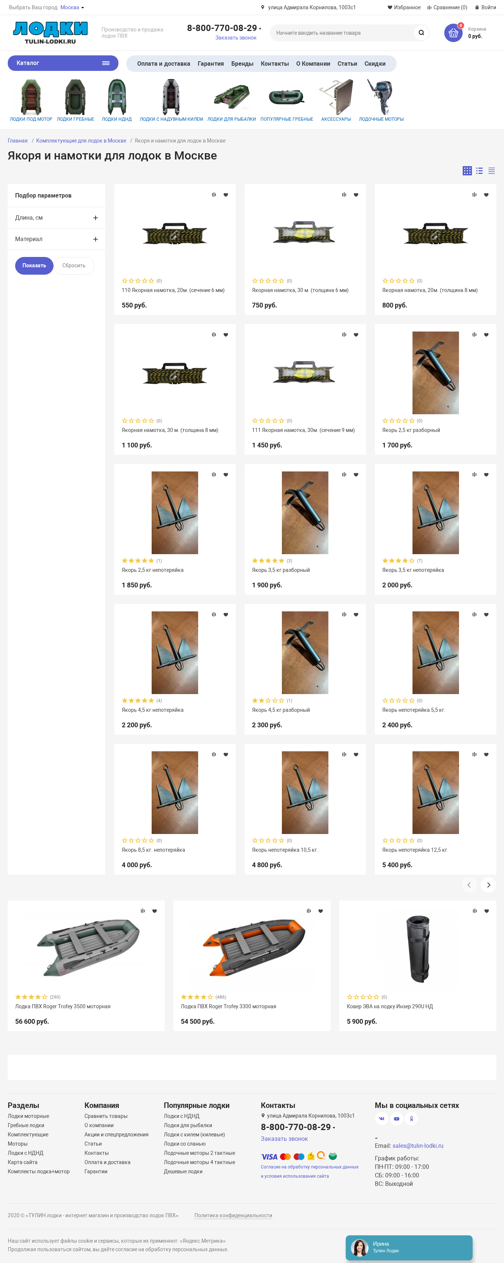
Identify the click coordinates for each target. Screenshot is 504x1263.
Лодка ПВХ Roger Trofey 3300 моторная (228, 1006)
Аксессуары (336, 119)
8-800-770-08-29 (222, 27)
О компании (99, 1125)
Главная (18, 141)
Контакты (275, 63)
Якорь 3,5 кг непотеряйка (413, 570)
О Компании (313, 63)
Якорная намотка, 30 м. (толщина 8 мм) (170, 430)
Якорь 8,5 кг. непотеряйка (153, 850)
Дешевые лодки (183, 1171)
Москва (70, 7)
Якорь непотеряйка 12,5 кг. (415, 850)
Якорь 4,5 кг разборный (281, 710)
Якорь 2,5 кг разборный (411, 430)
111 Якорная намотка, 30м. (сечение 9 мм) (303, 430)
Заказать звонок (236, 38)
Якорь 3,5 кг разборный (281, 570)
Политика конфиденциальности (233, 1215)
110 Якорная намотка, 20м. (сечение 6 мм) (173, 290)
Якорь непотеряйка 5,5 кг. (414, 710)
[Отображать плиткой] (467, 170)
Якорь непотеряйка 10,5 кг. (285, 850)
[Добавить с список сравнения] (214, 194)
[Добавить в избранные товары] (226, 194)
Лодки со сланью (185, 1144)
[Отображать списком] (479, 170)
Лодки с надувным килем (171, 119)
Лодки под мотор (31, 119)
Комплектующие (28, 1134)
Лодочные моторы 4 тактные (199, 1162)
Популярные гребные (286, 119)
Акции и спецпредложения (116, 1134)
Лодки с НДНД (26, 1153)
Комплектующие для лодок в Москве (81, 141)
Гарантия (211, 63)
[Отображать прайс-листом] (491, 170)
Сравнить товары (106, 1116)
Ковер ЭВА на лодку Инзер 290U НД (390, 1006)
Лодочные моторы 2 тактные (199, 1153)
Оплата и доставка (163, 63)
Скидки (375, 63)
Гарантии (95, 1171)
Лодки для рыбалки (231, 119)
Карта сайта (23, 1162)
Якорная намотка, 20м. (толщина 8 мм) (430, 290)
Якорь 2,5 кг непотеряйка (153, 570)
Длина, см (29, 217)
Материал (28, 239)
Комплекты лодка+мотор (39, 1171)
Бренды (242, 63)
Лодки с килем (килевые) (194, 1134)
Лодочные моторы (381, 119)
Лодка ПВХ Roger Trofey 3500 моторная (63, 1006)
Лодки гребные (75, 119)
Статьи (347, 63)
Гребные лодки (26, 1125)
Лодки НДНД (117, 119)
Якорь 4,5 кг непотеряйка (153, 710)
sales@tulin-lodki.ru (418, 1145)
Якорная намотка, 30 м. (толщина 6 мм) (300, 290)
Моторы (18, 1144)
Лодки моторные (28, 1116)
